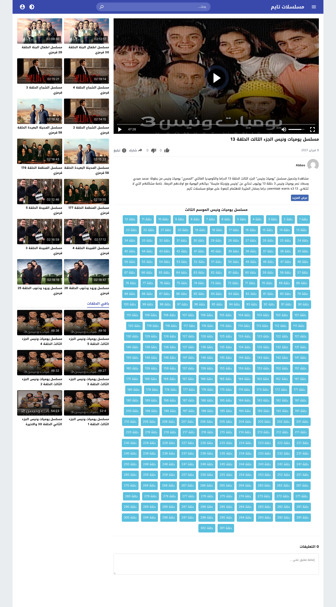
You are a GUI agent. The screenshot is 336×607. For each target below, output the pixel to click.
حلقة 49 (250, 262)
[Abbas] (313, 169)
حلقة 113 (262, 326)
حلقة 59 (268, 272)
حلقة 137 (188, 347)
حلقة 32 (164, 240)
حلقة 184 (244, 400)
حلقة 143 (263, 357)
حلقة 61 (233, 272)
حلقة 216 (207, 432)
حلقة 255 (226, 475)
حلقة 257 (187, 475)
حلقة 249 (149, 464)
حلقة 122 (282, 336)
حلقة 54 (164, 262)
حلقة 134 (244, 347)
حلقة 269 (149, 485)
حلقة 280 (131, 496)
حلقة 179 (152, 389)
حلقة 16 (250, 230)
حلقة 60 (250, 272)
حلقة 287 (187, 507)
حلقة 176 (207, 389)
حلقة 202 (283, 421)
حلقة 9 (179, 219)
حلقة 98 (165, 304)
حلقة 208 (168, 421)
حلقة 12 (130, 219)
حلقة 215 (226, 432)
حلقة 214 (245, 432)
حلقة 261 (302, 485)
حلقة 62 (216, 272)
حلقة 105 (225, 315)
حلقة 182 (282, 400)
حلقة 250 (130, 464)
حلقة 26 (268, 240)
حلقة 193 (263, 411)
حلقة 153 (263, 368)
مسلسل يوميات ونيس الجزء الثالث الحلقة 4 (42, 341)
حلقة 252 (283, 475)
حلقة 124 (244, 336)
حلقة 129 (151, 336)
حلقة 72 (233, 283)
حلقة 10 (163, 219)
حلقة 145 (226, 357)
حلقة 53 (181, 262)
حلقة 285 (226, 507)
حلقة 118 (171, 326)
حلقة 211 (301, 432)
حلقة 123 (263, 336)
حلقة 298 (168, 517)
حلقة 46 (302, 262)
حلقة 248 (168, 464)
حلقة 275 (226, 496)
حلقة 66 (146, 272)
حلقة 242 (283, 464)
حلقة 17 (234, 230)
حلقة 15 (267, 230)
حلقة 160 (132, 368)
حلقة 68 (301, 283)
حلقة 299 (149, 517)
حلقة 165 (225, 379)
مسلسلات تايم (287, 6)
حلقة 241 (302, 464)
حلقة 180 (133, 389)
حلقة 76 (165, 283)
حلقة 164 (244, 379)
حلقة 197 (189, 411)
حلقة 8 (195, 219)
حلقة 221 (302, 443)
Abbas (300, 165)
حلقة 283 (264, 507)
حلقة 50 (233, 262)
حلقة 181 (301, 400)
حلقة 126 (207, 336)
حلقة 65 (164, 272)
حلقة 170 (132, 379)
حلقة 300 (130, 517)
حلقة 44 (147, 251)
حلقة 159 (151, 368)
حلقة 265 (225, 485)
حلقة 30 (198, 240)
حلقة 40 (216, 251)
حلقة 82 (251, 294)
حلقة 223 (264, 443)
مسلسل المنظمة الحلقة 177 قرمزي (88, 210)
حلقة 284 (245, 507)
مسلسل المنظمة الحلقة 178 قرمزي (41, 170)
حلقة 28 (233, 240)
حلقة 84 (216, 294)
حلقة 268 (168, 485)
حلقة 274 (245, 496)
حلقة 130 (132, 336)
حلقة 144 (244, 357)
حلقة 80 (285, 294)
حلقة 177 (189, 389)
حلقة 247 (187, 464)
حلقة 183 (263, 400)
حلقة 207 (187, 421)
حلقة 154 (244, 368)
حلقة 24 (302, 240)
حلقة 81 (268, 294)
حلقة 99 (147, 304)
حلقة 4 (257, 219)
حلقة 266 (206, 485)
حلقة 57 (302, 272)
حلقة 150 (132, 357)
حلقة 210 (130, 421)
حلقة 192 (282, 411)
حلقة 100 (130, 304)
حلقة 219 (151, 432)
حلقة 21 (166, 230)
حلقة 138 (170, 347)
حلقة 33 (147, 240)
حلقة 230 (130, 443)
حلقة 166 (207, 379)
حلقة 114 (244, 326)
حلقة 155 (226, 368)
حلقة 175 (226, 389)
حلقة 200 (132, 411)
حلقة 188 (170, 400)
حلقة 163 (263, 379)
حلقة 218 (170, 432)
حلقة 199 (151, 411)
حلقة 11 (147, 219)
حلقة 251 (302, 475)
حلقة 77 (148, 283)
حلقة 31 (181, 240)
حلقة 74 (199, 283)
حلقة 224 (245, 443)
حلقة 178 (171, 389)
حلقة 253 (264, 475)
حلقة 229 (149, 443)
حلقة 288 (168, 507)
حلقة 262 (283, 485)
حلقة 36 (285, 251)
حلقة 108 (169, 315)
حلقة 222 (283, 443)
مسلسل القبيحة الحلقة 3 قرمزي (44, 250)
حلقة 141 (301, 357)
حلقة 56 (129, 262)
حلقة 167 (188, 379)
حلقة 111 (298, 326)
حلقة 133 (263, 347)
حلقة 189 (151, 400)
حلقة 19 (200, 230)
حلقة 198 (170, 411)
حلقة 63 (199, 272)
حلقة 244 (245, 464)
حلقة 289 (149, 507)
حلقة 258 (168, 475)
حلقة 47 (285, 262)
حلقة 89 (129, 294)
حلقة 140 (132, 347)
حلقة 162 (282, 379)
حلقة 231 (302, 453)
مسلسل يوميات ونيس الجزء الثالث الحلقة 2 (42, 381)
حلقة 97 (182, 304)
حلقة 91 (286, 304)
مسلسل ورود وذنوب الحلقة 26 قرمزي (86, 290)
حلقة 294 (245, 517)
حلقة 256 (206, 475)
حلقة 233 (264, 453)
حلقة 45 (129, 251)
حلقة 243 (264, 464)
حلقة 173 (263, 389)
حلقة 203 (264, 421)
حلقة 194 (245, 411)
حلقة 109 (151, 315)
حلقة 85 (199, 294)
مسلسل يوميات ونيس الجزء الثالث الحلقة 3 (89, 381)
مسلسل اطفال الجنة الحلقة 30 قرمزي (89, 49)
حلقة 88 (147, 294)
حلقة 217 (189, 432)
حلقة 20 (183, 230)
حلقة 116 (207, 326)
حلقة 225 (226, 443)
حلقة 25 (285, 240)
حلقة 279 (150, 496)
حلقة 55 (147, 262)
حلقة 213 (263, 432)
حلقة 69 (284, 283)
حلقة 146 (207, 357)
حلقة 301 (226, 528)
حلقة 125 (226, 336)
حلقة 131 (301, 347)
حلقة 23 (131, 230)
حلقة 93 (251, 304)
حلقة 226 (206, 443)
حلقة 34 (129, 240)
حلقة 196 (207, 411)
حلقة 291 (302, 517)
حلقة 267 (187, 485)
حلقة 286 (206, 507)
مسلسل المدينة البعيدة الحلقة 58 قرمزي (86, 170)
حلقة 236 (206, 453)
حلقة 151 (301, 368)
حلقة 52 (199, 262)
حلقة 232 (283, 453)
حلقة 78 (130, 283)
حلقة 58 (285, 272)
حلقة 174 (244, 389)
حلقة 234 (245, 453)
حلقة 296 (206, 517)
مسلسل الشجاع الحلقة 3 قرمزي (44, 90)
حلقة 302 (206, 528)
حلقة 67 (129, 272)
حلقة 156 (207, 368)
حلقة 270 (130, 485)
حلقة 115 (226, 326)
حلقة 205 (225, 421)
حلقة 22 (148, 230)
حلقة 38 (250, 251)
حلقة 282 (283, 507)
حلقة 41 (199, 251)
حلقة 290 (130, 507)
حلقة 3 (272, 219)
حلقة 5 (241, 219)
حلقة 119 (153, 326)
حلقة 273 (264, 496)
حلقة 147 (188, 357)
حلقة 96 (199, 304)
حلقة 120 (134, 326)
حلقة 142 (282, 357)
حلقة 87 (164, 294)
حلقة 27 (250, 240)
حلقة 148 (170, 357)
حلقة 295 (226, 517)
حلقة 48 (268, 262)
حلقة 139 (151, 347)
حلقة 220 (132, 432)
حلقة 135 (226, 347)
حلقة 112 (281, 326)
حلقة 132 (282, 347)
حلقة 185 (226, 400)
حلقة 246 (206, 464)
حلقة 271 (302, 496)
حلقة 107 (188, 315)
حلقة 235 (226, 453)
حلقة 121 (301, 336)
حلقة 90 (303, 304)
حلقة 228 (168, 443)
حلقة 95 (217, 304)
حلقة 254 (245, 475)
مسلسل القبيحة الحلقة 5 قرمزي (44, 210)
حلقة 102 (282, 315)
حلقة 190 (132, 400)
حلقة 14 (284, 230)
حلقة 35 (302, 251)
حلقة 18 (217, 230)
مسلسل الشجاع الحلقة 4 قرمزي (91, 90)
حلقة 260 (130, 475)
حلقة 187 (188, 400)
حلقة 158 (170, 368)
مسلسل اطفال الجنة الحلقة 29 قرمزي (42, 49)
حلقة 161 (300, 379)
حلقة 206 (206, 421)
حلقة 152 (282, 368)
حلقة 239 (149, 453)
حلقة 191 (301, 411)
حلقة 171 (299, 389)
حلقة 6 (226, 219)
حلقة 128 (170, 336)
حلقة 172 (281, 389)
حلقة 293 (264, 517)
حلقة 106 (207, 315)
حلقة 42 (181, 251)
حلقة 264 (245, 485)
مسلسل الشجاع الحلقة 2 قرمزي (91, 130)
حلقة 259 (149, 475)
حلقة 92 (269, 304)
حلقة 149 (151, 357)
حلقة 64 (181, 272)
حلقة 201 (302, 421)
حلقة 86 (181, 294)
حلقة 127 (188, 336)
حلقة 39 (233, 251)
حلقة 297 (187, 517)
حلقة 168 (169, 379)
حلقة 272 (283, 496)
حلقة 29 (216, 240)
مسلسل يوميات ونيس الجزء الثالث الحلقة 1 (89, 421)
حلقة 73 (216, 283)
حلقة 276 (207, 496)
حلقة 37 (268, 251)
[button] (102, 7)
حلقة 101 (300, 315)
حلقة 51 (216, 262)
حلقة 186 (207, 400)
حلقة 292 (283, 517)
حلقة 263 (264, 485)
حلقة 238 (168, 453)
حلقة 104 (244, 315)
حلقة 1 (303, 219)
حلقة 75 (182, 283)
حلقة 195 (226, 411)
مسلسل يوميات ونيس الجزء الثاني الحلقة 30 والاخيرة (42, 421)
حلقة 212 (282, 432)
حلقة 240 (130, 453)
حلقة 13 (301, 230)
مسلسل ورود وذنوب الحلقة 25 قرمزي (40, 290)
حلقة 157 (188, 368)
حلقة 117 (189, 326)
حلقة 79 (302, 294)
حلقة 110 (132, 315)
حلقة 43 (164, 251)
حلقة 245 (226, 464)
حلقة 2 (288, 219)
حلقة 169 (151, 379)
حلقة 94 (234, 304)
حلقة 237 (187, 453)
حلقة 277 (188, 496)
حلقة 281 (302, 507)
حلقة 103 (263, 315)
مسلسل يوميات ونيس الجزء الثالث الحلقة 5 (89, 341)
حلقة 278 (169, 496)
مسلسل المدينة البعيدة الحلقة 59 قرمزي (39, 130)
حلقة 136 (207, 347)
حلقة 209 (149, 421)
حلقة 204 (245, 421)
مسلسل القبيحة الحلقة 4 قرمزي (90, 250)
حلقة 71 (250, 283)
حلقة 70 (267, 283)
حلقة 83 (233, 294)
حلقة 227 (187, 443)
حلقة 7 (210, 219)
